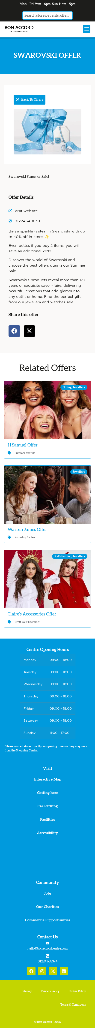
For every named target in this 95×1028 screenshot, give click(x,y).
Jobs (47, 893)
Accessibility (47, 833)
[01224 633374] (47, 956)
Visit (47, 769)
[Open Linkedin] (64, 971)
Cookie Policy (77, 991)
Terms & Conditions (73, 1004)
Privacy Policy (50, 991)
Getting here (47, 793)
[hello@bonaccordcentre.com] (47, 943)
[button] (86, 29)
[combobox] (47, 15)
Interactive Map (47, 779)
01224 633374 (47, 961)
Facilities (47, 819)
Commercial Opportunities (47, 920)
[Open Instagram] (42, 971)
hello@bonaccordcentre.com (47, 948)
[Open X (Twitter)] (53, 971)
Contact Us (47, 937)
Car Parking (48, 806)
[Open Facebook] (31, 971)
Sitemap (27, 991)
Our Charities (47, 907)
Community (47, 883)
